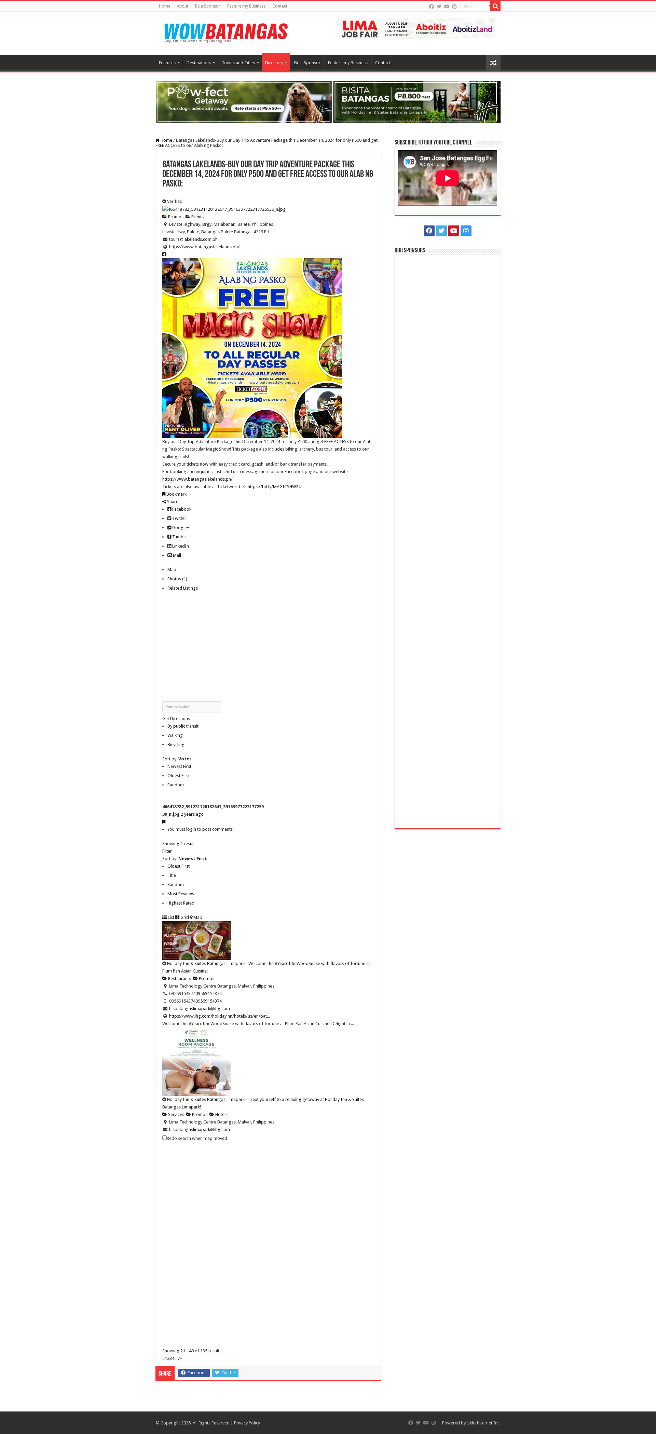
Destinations (199, 62)
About (182, 6)
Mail (176, 555)
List (170, 917)
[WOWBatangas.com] (225, 32)
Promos (175, 216)
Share (172, 501)
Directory (274, 62)
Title (171, 875)
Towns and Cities (238, 62)
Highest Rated (180, 903)
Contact (279, 6)
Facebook (181, 509)
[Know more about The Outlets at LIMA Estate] (415, 28)
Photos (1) (177, 578)
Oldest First (178, 775)
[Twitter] (439, 6)
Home (164, 6)
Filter (167, 851)
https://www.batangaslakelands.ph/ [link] (197, 479)
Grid (184, 917)
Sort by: (177, 758)
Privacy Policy (247, 1422)
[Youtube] (446, 6)
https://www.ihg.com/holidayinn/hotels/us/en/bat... (219, 1016)
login (191, 829)
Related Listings (182, 588)
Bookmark (176, 494)
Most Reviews (180, 893)
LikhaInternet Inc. (484, 1422)
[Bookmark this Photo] (163, 821)
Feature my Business (246, 6)
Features (167, 62)
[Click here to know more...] (328, 101)
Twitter (178, 518)
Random (175, 784)
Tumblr (178, 536)
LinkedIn (180, 546)
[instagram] (454, 6)
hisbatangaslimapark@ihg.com (199, 1008)
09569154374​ (208, 993)
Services (175, 1114)
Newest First (179, 766)
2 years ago (192, 814)
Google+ (180, 527)
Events (197, 216)
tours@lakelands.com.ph (193, 239)
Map (171, 569)
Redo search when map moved (197, 1138)
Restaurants (179, 978)
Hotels (221, 1114)
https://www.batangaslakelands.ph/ (204, 246)
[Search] (495, 6)
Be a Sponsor (207, 6)
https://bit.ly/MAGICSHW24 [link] (274, 486)
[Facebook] (431, 6)
